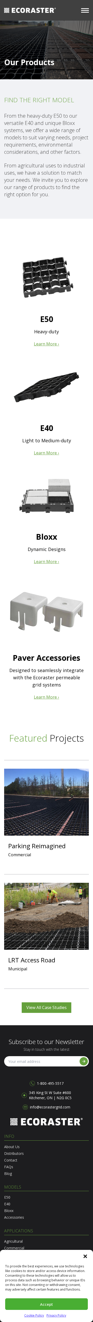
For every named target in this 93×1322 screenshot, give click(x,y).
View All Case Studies (46, 1007)
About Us (12, 1146)
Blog (8, 1173)
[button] (85, 1256)
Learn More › (46, 344)
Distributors (14, 1153)
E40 (7, 1203)
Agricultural (13, 1241)
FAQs (8, 1166)
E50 (7, 1197)
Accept (46, 1304)
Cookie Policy (34, 1315)
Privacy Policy (56, 1315)
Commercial (14, 1247)
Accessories (14, 1217)
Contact (10, 1160)
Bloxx (8, 1210)
